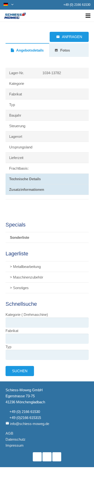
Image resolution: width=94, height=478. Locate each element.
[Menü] (88, 16)
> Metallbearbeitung (25, 267)
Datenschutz (16, 439)
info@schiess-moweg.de (29, 424)
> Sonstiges (19, 288)
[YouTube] (47, 456)
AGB (9, 433)
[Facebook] (37, 456)
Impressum (15, 445)
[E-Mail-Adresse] (56, 456)
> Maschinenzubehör (26, 277)
